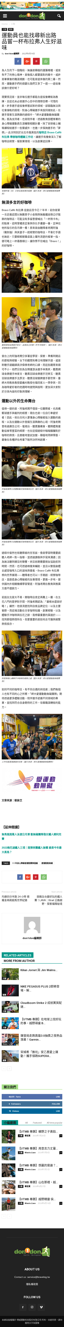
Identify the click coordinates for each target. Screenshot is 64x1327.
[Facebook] (22, 1307)
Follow (56, 1104)
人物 (4, 29)
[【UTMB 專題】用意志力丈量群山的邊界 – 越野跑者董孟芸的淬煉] (8, 1153)
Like (58, 1096)
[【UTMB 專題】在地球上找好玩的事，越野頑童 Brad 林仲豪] (10, 1023)
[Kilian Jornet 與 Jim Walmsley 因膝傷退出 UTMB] (10, 974)
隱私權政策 (32, 1284)
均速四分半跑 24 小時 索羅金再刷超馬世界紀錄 (16, 898)
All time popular (54, 1122)
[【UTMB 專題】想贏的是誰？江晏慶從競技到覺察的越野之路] (8, 1170)
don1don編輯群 (12, 53)
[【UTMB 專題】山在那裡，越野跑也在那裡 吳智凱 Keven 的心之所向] (8, 1187)
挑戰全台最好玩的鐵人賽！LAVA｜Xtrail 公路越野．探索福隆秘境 (48, 900)
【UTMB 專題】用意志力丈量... (38, 1148)
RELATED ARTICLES (17, 955)
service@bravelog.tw (38, 1277)
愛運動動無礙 (47, 863)
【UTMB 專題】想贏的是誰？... (38, 1165)
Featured (37, 1122)
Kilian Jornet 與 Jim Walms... (39, 970)
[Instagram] (32, 1307)
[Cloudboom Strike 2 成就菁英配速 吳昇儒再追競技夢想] (10, 1007)
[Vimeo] (41, 1307)
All (26, 1122)
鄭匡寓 (27, 1135)
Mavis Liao (30, 1152)
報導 (10, 29)
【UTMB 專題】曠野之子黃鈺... (38, 1131)
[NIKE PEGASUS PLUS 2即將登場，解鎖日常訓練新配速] (10, 990)
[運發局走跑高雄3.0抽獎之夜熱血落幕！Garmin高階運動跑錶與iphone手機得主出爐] (10, 1040)
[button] (59, 15)
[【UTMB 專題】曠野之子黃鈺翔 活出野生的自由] (8, 1136)
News (5, 1044)
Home (5, 24)
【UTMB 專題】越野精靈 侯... (37, 1199)
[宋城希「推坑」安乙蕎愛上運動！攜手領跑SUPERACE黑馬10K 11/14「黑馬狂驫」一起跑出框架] (10, 1056)
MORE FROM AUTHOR (19, 961)
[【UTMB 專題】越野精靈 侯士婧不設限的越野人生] (8, 1204)
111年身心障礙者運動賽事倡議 (25, 863)
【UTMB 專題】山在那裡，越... (38, 1182)
